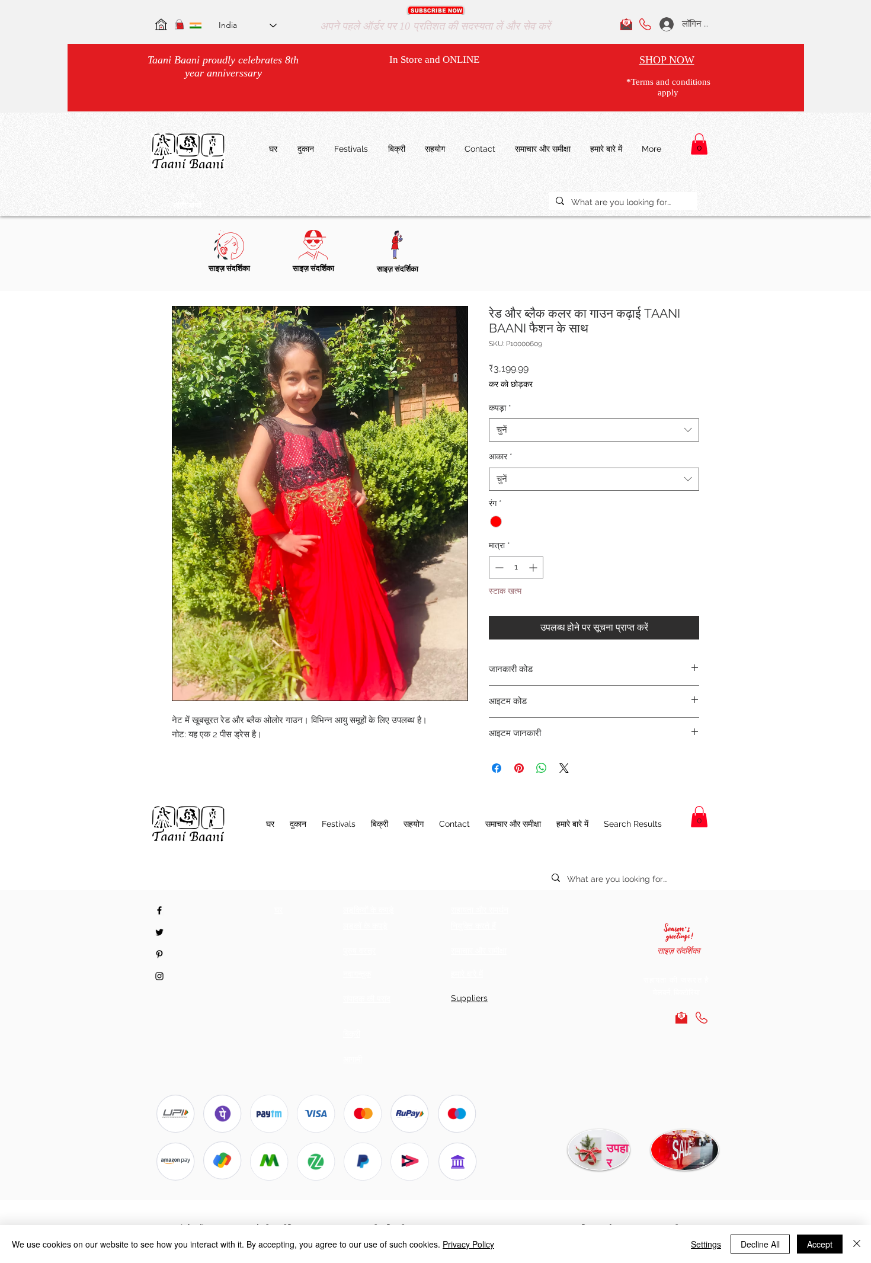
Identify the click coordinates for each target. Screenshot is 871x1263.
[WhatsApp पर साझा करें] (541, 768)
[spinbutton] (516, 567)
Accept (819, 1244)
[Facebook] (159, 910)
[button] (436, 10)
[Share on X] (564, 768)
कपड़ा (500, 408)
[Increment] (534, 567)
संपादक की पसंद (366, 998)
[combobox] (594, 430)
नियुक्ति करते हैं (473, 926)
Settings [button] (706, 1244)
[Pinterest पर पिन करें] (519, 768)
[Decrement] (498, 567)
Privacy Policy (468, 1244)
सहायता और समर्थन (479, 910)
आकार (501, 456)
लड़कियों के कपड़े (368, 910)
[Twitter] (159, 932)
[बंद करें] (857, 1244)
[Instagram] (159, 976)
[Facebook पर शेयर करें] (496, 768)
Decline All (760, 1244)
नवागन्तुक (357, 974)
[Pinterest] (159, 954)
